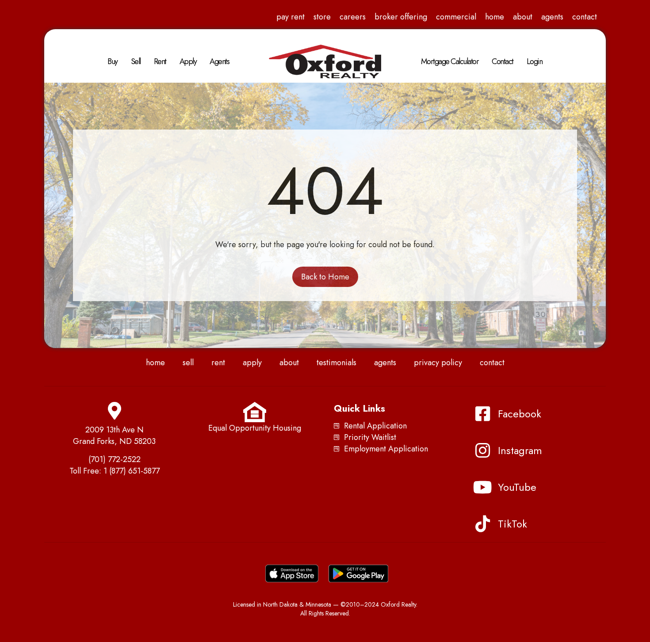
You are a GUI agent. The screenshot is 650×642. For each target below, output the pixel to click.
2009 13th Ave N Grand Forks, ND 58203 (114, 435)
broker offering (401, 17)
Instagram (520, 450)
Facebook (519, 413)
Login (535, 61)
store (322, 17)
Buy (112, 61)
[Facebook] (482, 413)
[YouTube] (482, 487)
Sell (136, 61)
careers (353, 17)
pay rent (290, 17)
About (522, 17)
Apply (188, 61)
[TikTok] (482, 524)
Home (494, 17)
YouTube (517, 487)
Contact (584, 17)
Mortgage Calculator (450, 61)
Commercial (456, 17)
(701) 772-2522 (114, 459)
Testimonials (336, 362)
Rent (160, 61)
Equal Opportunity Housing (254, 428)
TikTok (512, 523)
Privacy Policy (438, 362)
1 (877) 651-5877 (131, 471)
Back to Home (325, 277)
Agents (552, 17)
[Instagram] (482, 450)
